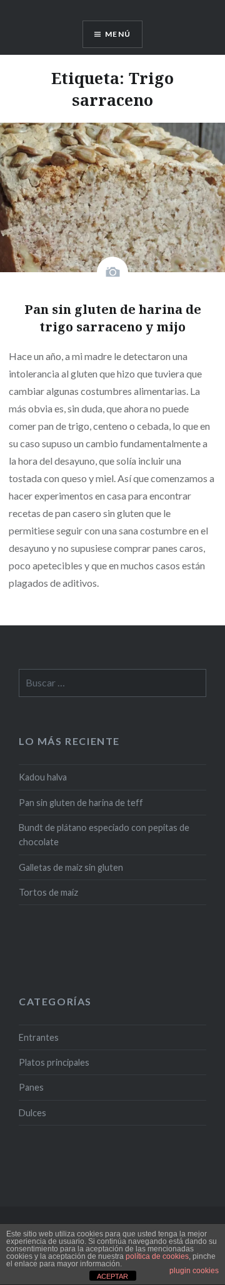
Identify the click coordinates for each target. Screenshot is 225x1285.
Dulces (32, 1112)
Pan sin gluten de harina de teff (81, 802)
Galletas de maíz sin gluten (71, 867)
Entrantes (39, 1037)
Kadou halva (43, 777)
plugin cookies (194, 1270)
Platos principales (54, 1062)
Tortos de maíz (48, 892)
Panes (31, 1087)
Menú (118, 34)
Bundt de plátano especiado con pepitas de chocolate (104, 834)
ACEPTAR (112, 1276)
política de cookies (157, 1256)
